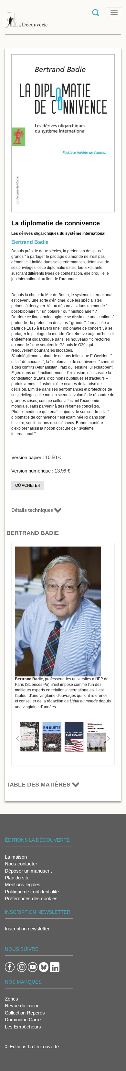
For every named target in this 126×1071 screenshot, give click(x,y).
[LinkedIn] (54, 966)
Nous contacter (21, 863)
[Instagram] (21, 966)
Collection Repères (25, 1012)
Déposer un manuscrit (28, 871)
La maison (16, 857)
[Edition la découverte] (26, 16)
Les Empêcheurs (23, 1026)
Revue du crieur (21, 1005)
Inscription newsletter (27, 928)
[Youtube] (32, 966)
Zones (11, 999)
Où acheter (27, 485)
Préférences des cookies (31, 898)
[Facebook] (10, 966)
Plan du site (17, 877)
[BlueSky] (43, 966)
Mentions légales (22, 884)
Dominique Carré (23, 1019)
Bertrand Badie (29, 242)
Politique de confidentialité (32, 891)
